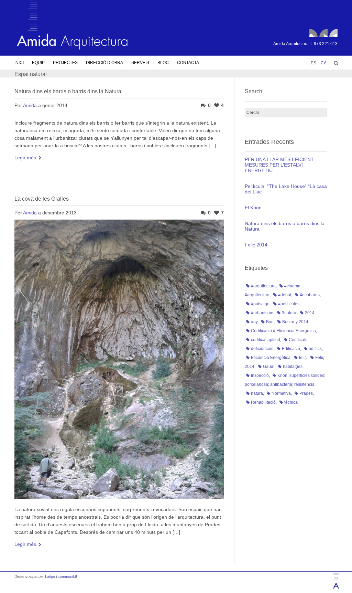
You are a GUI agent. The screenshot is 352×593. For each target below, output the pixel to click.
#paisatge (260, 303)
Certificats (298, 339)
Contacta (188, 62)
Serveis (140, 62)
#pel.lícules (288, 303)
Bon (270, 321)
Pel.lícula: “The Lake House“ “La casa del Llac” (286, 188)
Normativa (281, 393)
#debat (284, 295)
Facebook (313, 33)
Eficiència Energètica (270, 357)
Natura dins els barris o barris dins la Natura (67, 91)
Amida (30, 105)
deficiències (262, 348)
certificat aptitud (265, 339)
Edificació (291, 348)
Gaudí (268, 366)
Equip (38, 62)
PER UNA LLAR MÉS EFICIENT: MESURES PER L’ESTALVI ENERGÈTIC (280, 165)
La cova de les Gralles (41, 199)
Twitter (323, 33)
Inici (19, 62)
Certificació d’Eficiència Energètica (283, 330)
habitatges (292, 366)
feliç (303, 357)
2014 (310, 312)
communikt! (67, 576)
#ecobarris (310, 295)
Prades (306, 393)
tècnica (291, 402)
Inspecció (260, 375)
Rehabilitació (263, 402)
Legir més (25, 157)
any (254, 321)
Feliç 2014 (256, 244)
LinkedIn (333, 33)
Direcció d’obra (104, 62)
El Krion (253, 207)
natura (257, 393)
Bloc (163, 62)
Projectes (65, 62)
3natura (289, 312)
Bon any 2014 (295, 321)
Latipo (50, 576)
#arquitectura (263, 286)
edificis (315, 348)
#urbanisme (262, 312)
